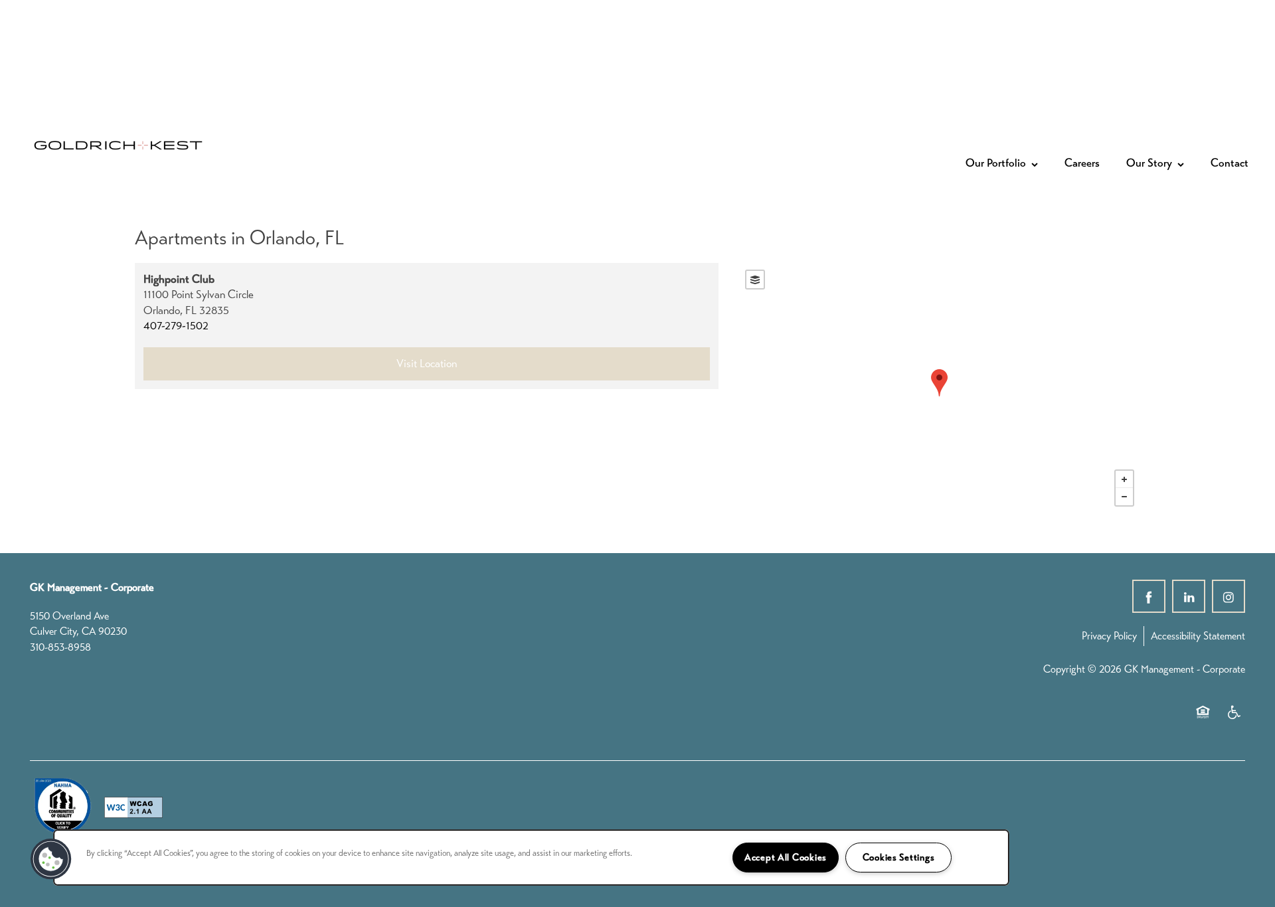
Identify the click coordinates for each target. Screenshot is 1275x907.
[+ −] (939, 388)
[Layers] (755, 279)
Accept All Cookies (785, 857)
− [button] (1124, 496)
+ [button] (1124, 479)
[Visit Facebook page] (1148, 596)
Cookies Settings (899, 857)
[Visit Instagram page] (1228, 596)
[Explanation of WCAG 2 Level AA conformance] (133, 807)
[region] (531, 857)
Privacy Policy (1109, 635)
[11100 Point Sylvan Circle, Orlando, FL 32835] (939, 383)
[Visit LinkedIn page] (1188, 596)
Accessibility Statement (1198, 635)
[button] (51, 859)
